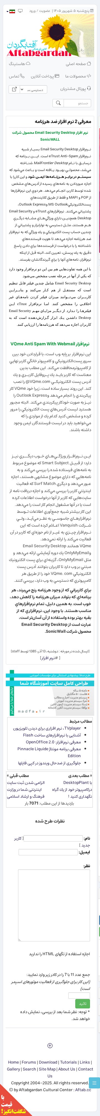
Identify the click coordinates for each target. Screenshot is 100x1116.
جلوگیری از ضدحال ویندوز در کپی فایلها (49, 763)
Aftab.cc (83, 1090)
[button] (10, 11)
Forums (29, 1062)
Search (29, 1069)
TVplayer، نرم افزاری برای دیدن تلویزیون (47, 728)
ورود (32, 11)
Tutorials (68, 1062)
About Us (66, 1069)
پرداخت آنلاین (43, 76)
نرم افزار (48, 658)
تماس (14, 76)
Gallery (13, 1069)
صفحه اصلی (76, 64)
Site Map (47, 1069)
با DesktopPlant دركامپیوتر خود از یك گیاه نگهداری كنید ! (72, 789)
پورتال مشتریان (73, 88)
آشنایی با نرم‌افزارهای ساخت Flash (52, 735)
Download (48, 1062)
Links (85, 1062)
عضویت (44, 11)
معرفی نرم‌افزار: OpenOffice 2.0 (53, 742)
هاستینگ (17, 64)
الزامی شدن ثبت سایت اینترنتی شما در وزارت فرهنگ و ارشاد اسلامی (26, 789)
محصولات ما (76, 76)
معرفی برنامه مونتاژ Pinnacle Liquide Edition (49, 752)
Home (13, 1062)
